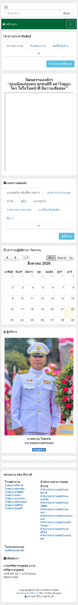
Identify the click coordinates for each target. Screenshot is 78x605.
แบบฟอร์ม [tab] (39, 201)
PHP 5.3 (33, 593)
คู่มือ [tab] (23, 201)
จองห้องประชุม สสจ (14, 550)
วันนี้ (25, 258)
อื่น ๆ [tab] (10, 218)
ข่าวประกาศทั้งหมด (60, 64)
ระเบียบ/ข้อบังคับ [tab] (49, 209)
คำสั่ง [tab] (10, 201)
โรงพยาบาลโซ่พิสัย (14, 492)
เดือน (51, 258)
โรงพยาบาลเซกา (13, 495)
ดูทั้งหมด (67, 236)
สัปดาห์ (62, 258)
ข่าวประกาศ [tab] (15, 46)
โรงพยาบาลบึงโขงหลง (16, 501)
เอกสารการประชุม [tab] (59, 192)
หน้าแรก (11, 24)
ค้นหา (67, 13)
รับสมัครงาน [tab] (38, 46)
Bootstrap (21, 593)
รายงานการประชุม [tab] (19, 209)
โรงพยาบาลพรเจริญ (14, 488)
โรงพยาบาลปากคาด (15, 498)
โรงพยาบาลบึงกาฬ (14, 485)
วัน (71, 258)
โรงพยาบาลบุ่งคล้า (14, 508)
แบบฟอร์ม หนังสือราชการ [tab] (23, 192)
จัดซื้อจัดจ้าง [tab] (60, 46)
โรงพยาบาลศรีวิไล (14, 505)
